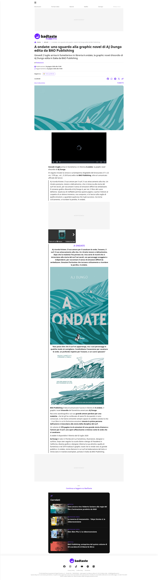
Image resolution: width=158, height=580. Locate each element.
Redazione (40, 63)
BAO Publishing (39, 83)
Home (39, 42)
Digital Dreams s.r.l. (60, 573)
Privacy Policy (71, 570)
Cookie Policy (79, 570)
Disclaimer (87, 570)
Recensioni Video (74, 517)
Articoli (46, 42)
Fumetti (120, 83)
